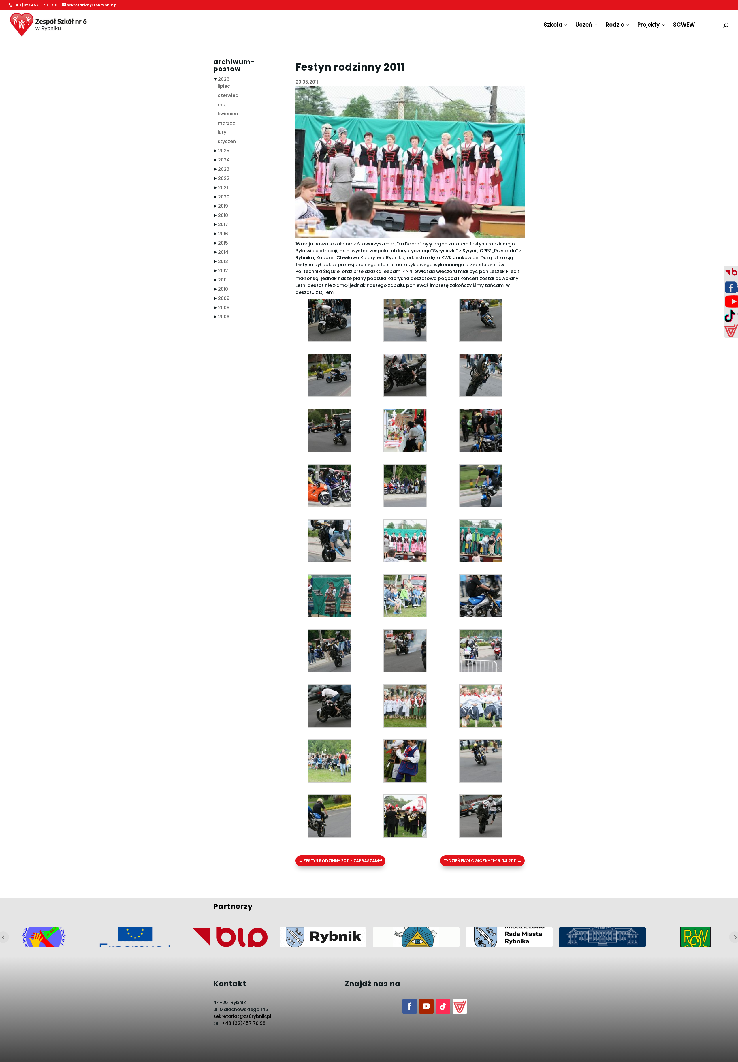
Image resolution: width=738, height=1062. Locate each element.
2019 (223, 206)
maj (222, 104)
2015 (223, 243)
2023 (223, 169)
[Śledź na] (460, 1006)
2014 (223, 252)
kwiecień (228, 113)
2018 (223, 215)
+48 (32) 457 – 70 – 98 (35, 5)
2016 (223, 233)
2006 (223, 316)
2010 (223, 289)
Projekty (648, 26)
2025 (223, 150)
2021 (223, 187)
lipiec (224, 86)
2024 (224, 160)
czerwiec (228, 95)
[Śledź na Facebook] (409, 1006)
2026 (223, 79)
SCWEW (684, 26)
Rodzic (615, 26)
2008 (223, 307)
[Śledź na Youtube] (426, 1006)
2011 (222, 280)
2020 (223, 196)
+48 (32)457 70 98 (244, 1023)
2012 (223, 270)
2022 (223, 178)
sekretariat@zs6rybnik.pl (242, 1016)
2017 (223, 224)
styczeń (227, 141)
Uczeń (583, 26)
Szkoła (553, 26)
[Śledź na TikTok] (443, 1006)
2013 (223, 261)
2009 (223, 298)
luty (222, 132)
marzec (226, 123)
